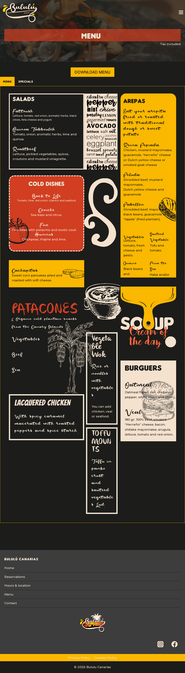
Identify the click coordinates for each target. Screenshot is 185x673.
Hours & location (17, 585)
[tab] (7, 81)
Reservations (14, 577)
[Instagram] (160, 644)
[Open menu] (181, 12)
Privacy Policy (79, 658)
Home (9, 568)
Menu (8, 594)
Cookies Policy (105, 658)
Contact (10, 603)
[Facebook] (174, 644)
